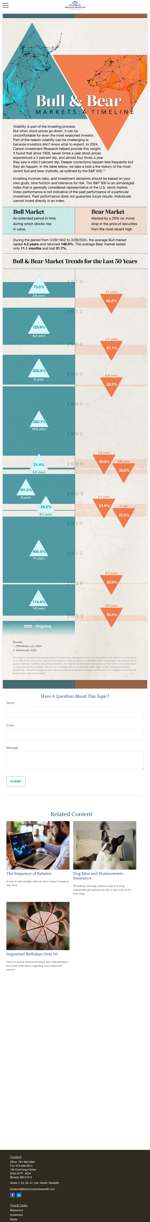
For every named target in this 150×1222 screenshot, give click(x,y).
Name (10, 703)
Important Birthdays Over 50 (32, 954)
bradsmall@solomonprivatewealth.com (32, 1189)
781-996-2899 (26, 1162)
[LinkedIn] (18, 1195)
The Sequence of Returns (28, 873)
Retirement (16, 1210)
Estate (13, 1219)
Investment (16, 1215)
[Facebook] (12, 1195)
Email (10, 725)
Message (12, 748)
